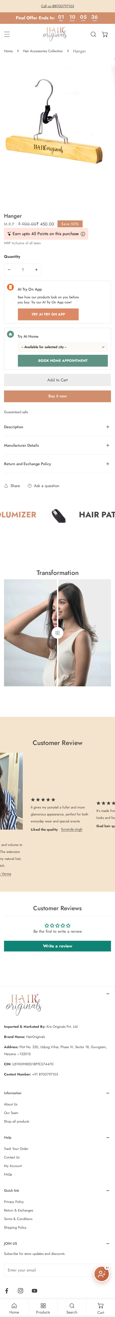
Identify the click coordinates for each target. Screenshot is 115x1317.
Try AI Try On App (48, 314)
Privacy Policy (14, 1201)
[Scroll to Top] (105, 1288)
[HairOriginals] (56, 34)
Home (8, 51)
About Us (10, 1104)
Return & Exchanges (18, 1210)
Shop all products (16, 1121)
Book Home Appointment (62, 360)
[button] (105, 34)
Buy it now (57, 396)
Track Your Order (16, 1148)
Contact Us (12, 1157)
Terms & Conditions (18, 1218)
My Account (13, 1165)
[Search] (93, 34)
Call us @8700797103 (57, 6)
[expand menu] (7, 34)
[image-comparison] (57, 632)
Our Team (11, 1112)
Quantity (12, 256)
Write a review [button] (57, 946)
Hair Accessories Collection (43, 51)
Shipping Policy (15, 1227)
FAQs (8, 1174)
